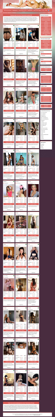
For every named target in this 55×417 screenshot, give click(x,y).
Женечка (5, 212)
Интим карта (46, 106)
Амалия (17, 275)
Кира (4, 56)
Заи (4, 88)
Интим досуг (46, 24)
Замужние (46, 27)
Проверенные (30, 10)
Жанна (17, 212)
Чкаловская (6, 58)
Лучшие (46, 34)
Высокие (46, 68)
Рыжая (42, 146)
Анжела (4, 370)
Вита (29, 244)
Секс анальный (43, 113)
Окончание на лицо (44, 124)
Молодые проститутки (46, 76)
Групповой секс (43, 115)
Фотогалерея (46, 105)
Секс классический (44, 112)
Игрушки (42, 135)
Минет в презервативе (44, 117)
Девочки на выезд (46, 17)
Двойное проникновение (44, 134)
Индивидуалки (15, 10)
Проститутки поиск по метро (46, 53)
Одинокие (46, 28)
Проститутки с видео (37, 10)
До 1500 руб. (46, 43)
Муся (17, 119)
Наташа (4, 307)
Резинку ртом (43, 130)
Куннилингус (43, 120)
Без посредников (46, 31)
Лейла (29, 150)
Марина (4, 181)
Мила (29, 25)
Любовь (4, 119)
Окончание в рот (43, 125)
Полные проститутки (46, 99)
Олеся (4, 150)
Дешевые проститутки (46, 40)
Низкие (46, 70)
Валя (17, 339)
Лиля (17, 370)
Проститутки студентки (46, 77)
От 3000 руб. (46, 46)
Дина (29, 88)
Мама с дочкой (46, 30)
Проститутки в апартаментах (46, 18)
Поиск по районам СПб (46, 61)
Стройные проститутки (46, 98)
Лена (29, 56)
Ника (29, 275)
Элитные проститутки (22, 10)
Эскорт (42, 126)
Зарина (17, 25)
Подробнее (9, 53)
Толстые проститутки (46, 101)
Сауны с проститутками (46, 33)
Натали (29, 307)
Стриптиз (42, 138)
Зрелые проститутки (46, 80)
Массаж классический (44, 129)
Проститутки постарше (46, 79)
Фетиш (42, 133)
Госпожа (42, 121)
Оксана (17, 56)
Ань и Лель (5, 275)
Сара (29, 339)
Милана (29, 181)
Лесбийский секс (43, 116)
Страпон (42, 137)
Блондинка (42, 144)
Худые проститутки (46, 96)
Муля (17, 307)
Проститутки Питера (7, 10)
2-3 (46, 89)
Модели (46, 21)
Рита (29, 212)
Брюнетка (42, 145)
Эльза (4, 25)
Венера (17, 181)
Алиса (4, 244)
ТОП (43, 10)
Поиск (46, 10)
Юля (29, 370)
